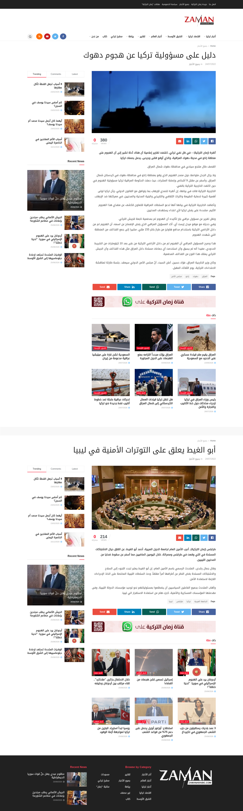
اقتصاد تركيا (194, 36)
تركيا (189, 601)
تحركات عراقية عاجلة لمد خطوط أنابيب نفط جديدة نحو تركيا (112, 401)
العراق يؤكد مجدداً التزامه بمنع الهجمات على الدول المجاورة (155, 356)
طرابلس (179, 601)
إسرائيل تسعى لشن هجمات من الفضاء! (155, 681)
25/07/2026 (166, 407)
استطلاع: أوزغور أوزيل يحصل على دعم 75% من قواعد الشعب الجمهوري (154, 732)
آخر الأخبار (146, 774)
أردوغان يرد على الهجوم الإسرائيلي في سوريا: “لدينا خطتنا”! (46, 239)
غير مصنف (125, 793)
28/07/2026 (209, 411)
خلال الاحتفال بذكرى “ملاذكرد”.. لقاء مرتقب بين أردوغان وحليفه (112, 681)
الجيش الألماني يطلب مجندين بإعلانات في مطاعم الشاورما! (46, 219)
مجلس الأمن (176, 276)
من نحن (95, 36)
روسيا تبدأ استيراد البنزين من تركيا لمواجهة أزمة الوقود (113, 730)
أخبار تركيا (211, 36)
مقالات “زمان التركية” (151, 4)
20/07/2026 (123, 407)
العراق (204, 276)
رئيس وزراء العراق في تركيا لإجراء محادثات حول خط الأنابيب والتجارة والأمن (198, 403)
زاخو (187, 276)
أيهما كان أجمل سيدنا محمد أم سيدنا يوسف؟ (45, 123)
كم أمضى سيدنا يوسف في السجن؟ (47, 104)
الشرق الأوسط (175, 36)
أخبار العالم (156, 36)
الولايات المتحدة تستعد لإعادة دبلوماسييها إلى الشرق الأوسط (44, 256)
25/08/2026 (75, 207)
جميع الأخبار (184, 4)
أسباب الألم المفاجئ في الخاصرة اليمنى (48, 141)
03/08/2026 (166, 363)
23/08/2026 (209, 363)
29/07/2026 (123, 363)
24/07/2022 (210, 64)
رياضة (131, 36)
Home (213, 46)
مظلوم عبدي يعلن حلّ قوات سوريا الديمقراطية (61, 200)
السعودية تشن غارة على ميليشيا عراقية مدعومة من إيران (111, 356)
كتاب (104, 36)
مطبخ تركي (116, 36)
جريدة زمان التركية (199, 4)
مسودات (105, 774)
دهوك (195, 276)
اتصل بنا (212, 4)
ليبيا (171, 601)
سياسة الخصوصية (169, 4)
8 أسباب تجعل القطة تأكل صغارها (48, 86)
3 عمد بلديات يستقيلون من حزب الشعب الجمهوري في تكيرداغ (198, 730)
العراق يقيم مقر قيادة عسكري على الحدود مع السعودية (198, 356)
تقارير (142, 36)
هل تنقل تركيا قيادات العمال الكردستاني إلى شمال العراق (156, 401)
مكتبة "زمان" (102, 787)
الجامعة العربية (200, 601)
